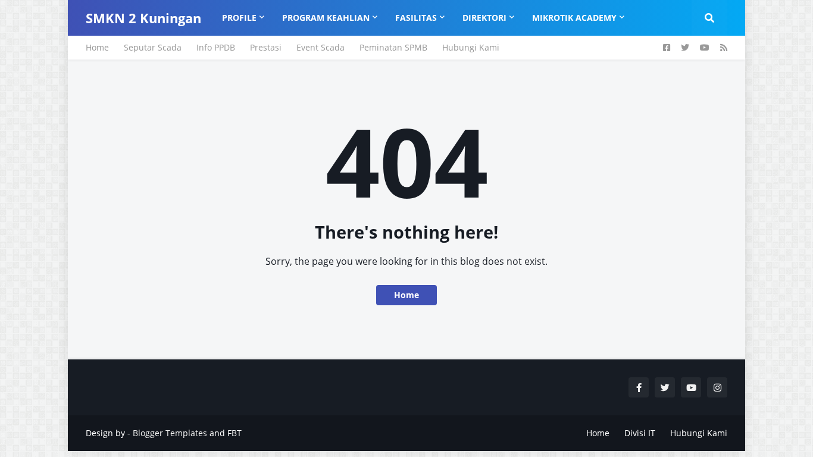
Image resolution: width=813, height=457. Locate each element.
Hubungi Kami (470, 47)
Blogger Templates (170, 433)
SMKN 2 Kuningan (143, 18)
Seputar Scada (153, 47)
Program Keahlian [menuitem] (326, 17)
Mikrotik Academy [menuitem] (574, 17)
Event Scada (320, 47)
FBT (234, 433)
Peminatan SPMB (393, 47)
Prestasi (266, 47)
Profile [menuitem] (239, 17)
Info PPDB (215, 47)
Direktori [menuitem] (484, 17)
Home (97, 47)
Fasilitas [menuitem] (416, 17)
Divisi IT (639, 433)
